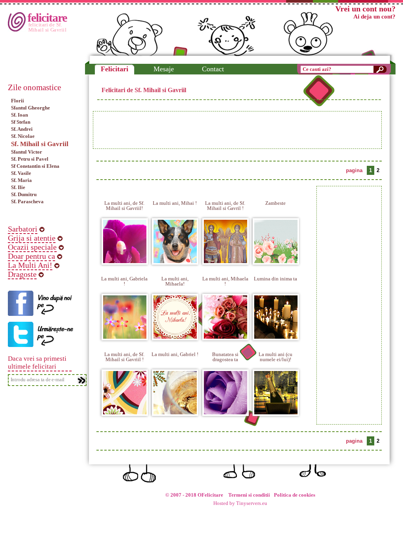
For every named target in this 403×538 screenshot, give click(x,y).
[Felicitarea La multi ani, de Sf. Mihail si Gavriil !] (124, 411)
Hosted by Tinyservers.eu (240, 503)
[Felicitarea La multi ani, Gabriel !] (175, 411)
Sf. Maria (21, 180)
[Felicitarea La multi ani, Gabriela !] (124, 335)
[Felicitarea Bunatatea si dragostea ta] (225, 411)
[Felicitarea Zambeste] (276, 260)
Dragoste (22, 274)
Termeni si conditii (249, 495)
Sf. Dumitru (24, 194)
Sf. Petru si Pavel (29, 159)
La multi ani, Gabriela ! (124, 281)
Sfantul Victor (26, 152)
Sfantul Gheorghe (30, 108)
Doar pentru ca (31, 256)
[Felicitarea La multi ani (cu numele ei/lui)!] (276, 411)
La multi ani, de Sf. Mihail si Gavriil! (124, 205)
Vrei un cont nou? (365, 8)
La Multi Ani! (30, 265)
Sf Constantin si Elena (35, 166)
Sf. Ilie (18, 187)
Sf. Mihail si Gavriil (39, 144)
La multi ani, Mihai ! (175, 203)
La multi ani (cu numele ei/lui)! (275, 356)
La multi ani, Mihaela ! (225, 281)
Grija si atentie (31, 238)
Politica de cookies (294, 495)
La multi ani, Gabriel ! (175, 354)
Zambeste (275, 203)
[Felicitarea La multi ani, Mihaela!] (175, 335)
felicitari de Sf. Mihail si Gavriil (47, 27)
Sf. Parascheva (27, 201)
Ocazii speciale (32, 247)
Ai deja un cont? (374, 16)
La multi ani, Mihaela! (175, 281)
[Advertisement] (237, 130)
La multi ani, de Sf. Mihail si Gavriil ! (124, 356)
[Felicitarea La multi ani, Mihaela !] (225, 335)
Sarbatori (22, 228)
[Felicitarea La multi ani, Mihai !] (175, 260)
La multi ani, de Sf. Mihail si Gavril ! (225, 205)
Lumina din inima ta (275, 279)
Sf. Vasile (21, 173)
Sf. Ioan (19, 115)
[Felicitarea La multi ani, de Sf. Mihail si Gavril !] (225, 260)
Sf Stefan (20, 122)
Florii (17, 101)
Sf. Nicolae (23, 136)
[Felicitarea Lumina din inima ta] (276, 335)
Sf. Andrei (22, 129)
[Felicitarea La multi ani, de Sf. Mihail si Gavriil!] (124, 260)
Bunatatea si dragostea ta (225, 356)
